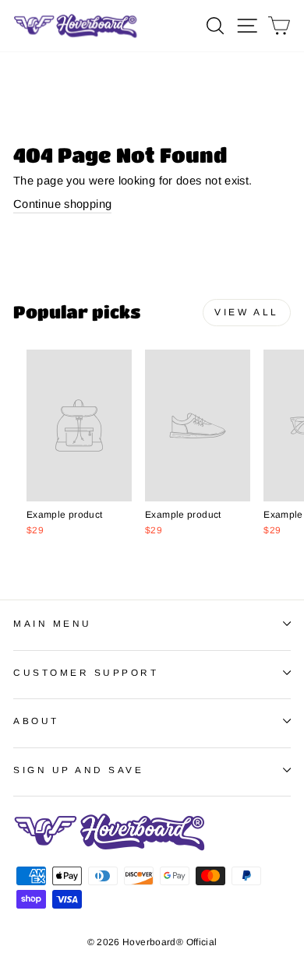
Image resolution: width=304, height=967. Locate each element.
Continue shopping (62, 204)
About (36, 721)
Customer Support (86, 672)
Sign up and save (78, 770)
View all (246, 312)
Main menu (52, 623)
